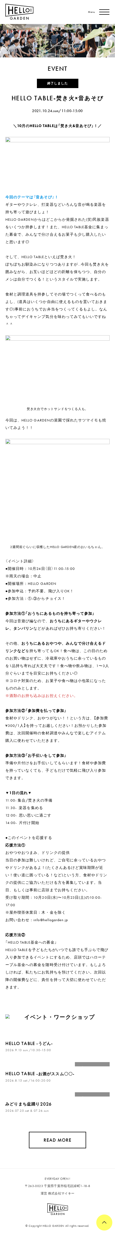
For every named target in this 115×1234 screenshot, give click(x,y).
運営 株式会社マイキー (58, 1193)
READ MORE (58, 1140)
